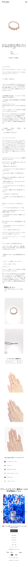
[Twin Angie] (7, 2)
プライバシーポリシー (14, 547)
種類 (11, 51)
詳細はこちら (14, 530)
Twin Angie (15, 557)
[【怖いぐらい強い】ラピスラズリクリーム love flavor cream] (14, 508)
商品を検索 (14, 535)
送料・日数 (14, 544)
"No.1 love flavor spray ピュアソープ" (13, 236)
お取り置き (14, 540)
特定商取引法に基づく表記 (14, 549)
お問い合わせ (14, 537)
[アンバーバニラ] (2, 236)
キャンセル (14, 542)
